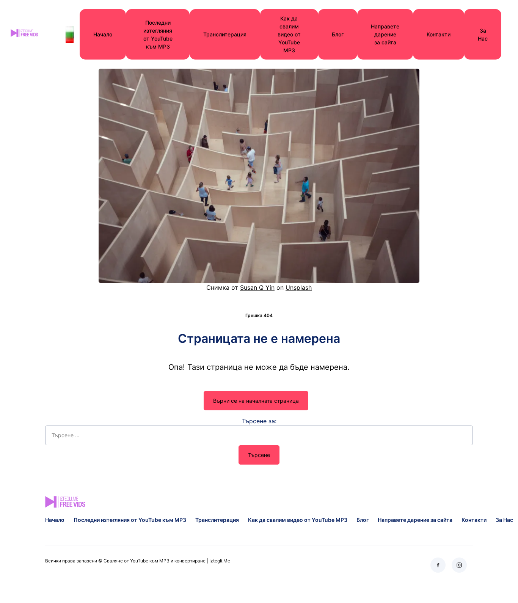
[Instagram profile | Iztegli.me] (459, 565)
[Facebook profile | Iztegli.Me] (438, 565)
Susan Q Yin (257, 287)
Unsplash (299, 287)
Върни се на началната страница (256, 400)
